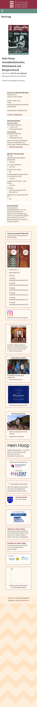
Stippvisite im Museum (16, 436)
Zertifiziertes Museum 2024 (18, 405)
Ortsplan (10, 114)
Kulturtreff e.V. (14, 269)
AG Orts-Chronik (21, 497)
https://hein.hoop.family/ (15, 455)
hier (25, 490)
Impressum (11, 597)
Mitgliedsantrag (14, 272)
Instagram (24, 317)
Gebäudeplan (18, 114)
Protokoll (12, 277)
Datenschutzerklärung (22, 600)
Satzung (11, 275)
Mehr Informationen (15, 350)
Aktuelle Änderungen (16, 146)
